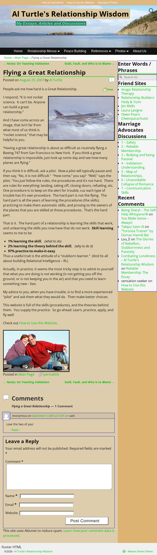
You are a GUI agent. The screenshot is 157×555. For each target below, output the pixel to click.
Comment (14, 461)
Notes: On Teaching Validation (26, 63)
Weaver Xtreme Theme (140, 551)
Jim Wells (128, 106)
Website (11, 513)
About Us (139, 51)
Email (11, 504)
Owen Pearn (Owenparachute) (134, 116)
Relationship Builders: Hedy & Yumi (138, 99)
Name (11, 496)
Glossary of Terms (108, 2)
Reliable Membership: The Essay (134, 272)
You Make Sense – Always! (135, 220)
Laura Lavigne (131, 110)
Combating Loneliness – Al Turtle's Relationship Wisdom (138, 260)
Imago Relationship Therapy (136, 91)
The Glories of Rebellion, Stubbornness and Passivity (137, 245)
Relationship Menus (42, 51)
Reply (15, 430)
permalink (51, 374)
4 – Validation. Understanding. (133, 165)
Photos (120, 51)
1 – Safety (128, 142)
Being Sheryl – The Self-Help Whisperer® (139, 212)
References (99, 51)
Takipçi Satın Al (132, 226)
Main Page (22, 57)
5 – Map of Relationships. (132, 173)
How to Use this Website (80, 2)
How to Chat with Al (52, 2)
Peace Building (75, 51)
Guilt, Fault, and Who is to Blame (90, 63)
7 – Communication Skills (136, 190)
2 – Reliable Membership (131, 148)
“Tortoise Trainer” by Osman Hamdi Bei (137, 233)
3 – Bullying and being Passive (138, 157)
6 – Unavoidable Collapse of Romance (137, 182)
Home (18, 51)
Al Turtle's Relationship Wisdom (70, 14)
